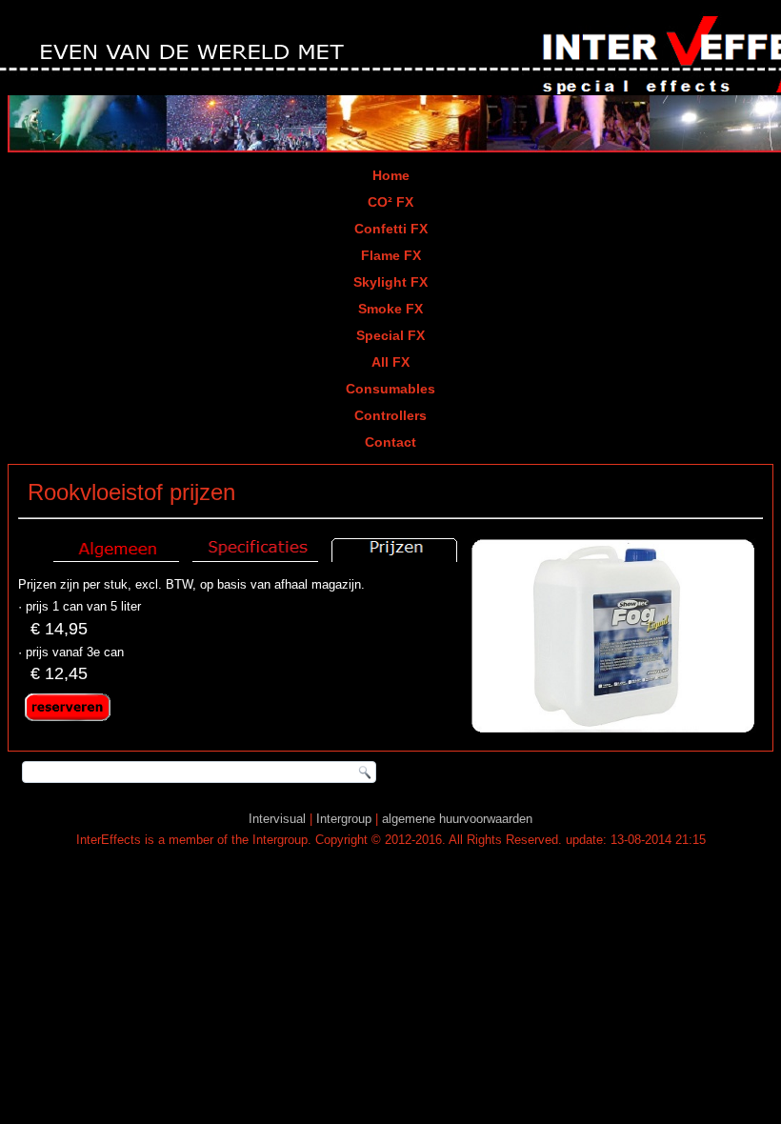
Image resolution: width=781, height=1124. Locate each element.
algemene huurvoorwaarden (457, 819)
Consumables (390, 388)
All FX (390, 362)
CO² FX (390, 202)
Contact (390, 442)
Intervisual (277, 819)
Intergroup (343, 819)
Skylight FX (390, 282)
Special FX (390, 335)
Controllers (390, 415)
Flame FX (391, 255)
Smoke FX (390, 308)
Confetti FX (391, 228)
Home (391, 175)
